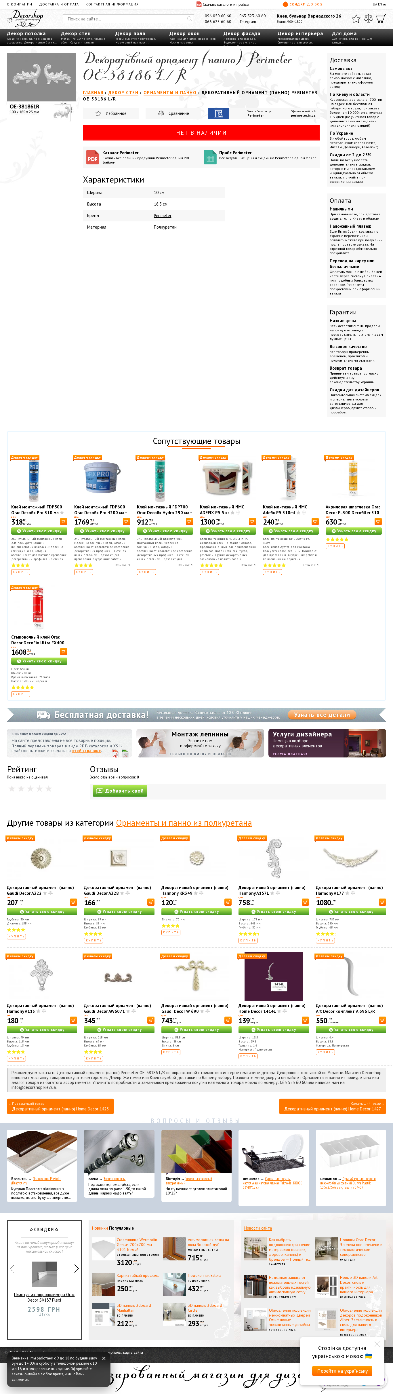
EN (380, 4)
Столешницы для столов (295, 42)
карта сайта (133, 1352)
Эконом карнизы (114, 1178)
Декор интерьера (300, 33)
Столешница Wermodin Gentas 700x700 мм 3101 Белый (137, 1244)
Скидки (306, 4)
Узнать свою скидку (42, 531)
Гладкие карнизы (19, 39)
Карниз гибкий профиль (138, 1275)
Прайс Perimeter (267, 155)
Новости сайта (258, 1228)
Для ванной (357, 39)
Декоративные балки (39, 42)
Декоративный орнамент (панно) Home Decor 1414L (272, 1008)
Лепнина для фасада (239, 39)
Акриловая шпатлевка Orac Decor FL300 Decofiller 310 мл (353, 512)
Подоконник (207, 39)
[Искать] (189, 18)
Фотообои (44, 1309)
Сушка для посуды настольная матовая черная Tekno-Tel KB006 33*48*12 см (272, 1183)
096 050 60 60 (218, 15)
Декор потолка (26, 33)
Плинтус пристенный (140, 39)
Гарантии (343, 312)
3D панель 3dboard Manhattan (134, 1308)
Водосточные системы (239, 42)
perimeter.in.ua (303, 115)
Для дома (344, 33)
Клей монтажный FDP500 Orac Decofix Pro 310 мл (36, 509)
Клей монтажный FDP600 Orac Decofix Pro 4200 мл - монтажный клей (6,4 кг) (100, 512)
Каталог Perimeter (146, 157)
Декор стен (76, 33)
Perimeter (255, 115)
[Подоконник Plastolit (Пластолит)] (42, 1153)
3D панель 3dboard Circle (205, 1308)
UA (375, 4)
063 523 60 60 (252, 15)
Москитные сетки (181, 42)
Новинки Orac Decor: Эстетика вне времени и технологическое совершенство (361, 1247)
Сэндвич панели (82, 42)
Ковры (119, 39)
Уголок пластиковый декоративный (189, 1181)
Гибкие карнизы (130, 1280)
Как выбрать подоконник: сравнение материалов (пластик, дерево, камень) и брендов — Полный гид (290, 1249)
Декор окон (184, 33)
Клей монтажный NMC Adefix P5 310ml (285, 509)
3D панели (84, 39)
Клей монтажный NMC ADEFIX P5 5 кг (222, 509)
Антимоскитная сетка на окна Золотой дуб (208, 1242)
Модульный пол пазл (130, 42)
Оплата (340, 200)
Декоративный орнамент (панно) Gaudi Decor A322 (40, 890)
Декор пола (130, 33)
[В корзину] (63, 521)
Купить (21, 571)
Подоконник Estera (204, 1275)
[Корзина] (381, 18)
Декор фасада (242, 33)
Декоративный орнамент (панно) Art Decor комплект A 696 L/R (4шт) (349, 1011)
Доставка (343, 60)
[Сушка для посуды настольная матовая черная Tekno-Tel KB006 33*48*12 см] (274, 1153)
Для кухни (339, 39)
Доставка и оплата (59, 4)
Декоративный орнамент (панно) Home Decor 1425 (60, 1109)
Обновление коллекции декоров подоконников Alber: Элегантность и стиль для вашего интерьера (361, 1320)
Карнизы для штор (183, 39)
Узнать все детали (322, 715)
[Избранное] (356, 18)
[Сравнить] (368, 18)
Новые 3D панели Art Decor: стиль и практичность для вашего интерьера (358, 1284)
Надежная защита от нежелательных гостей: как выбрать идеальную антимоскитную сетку (290, 1284)
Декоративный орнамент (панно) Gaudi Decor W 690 (194, 1008)
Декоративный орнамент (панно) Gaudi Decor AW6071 (117, 1008)
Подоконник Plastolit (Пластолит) (36, 1181)
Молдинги (68, 39)
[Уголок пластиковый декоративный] (196, 1153)
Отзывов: (122, 565)
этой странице (86, 750)
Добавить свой (124, 790)
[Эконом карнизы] (119, 1153)
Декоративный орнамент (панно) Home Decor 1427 (332, 1109)
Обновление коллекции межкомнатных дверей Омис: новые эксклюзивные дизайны (290, 1317)
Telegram (247, 21)
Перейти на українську (342, 1371)
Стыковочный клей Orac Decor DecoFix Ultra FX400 (37, 639)
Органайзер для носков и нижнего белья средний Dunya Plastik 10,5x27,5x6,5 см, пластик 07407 (348, 1183)
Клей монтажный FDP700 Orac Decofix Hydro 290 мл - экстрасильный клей (164, 512)
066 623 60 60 (218, 21)
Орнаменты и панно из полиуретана (184, 822)
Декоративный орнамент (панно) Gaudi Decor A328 (117, 890)
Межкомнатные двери (294, 39)
